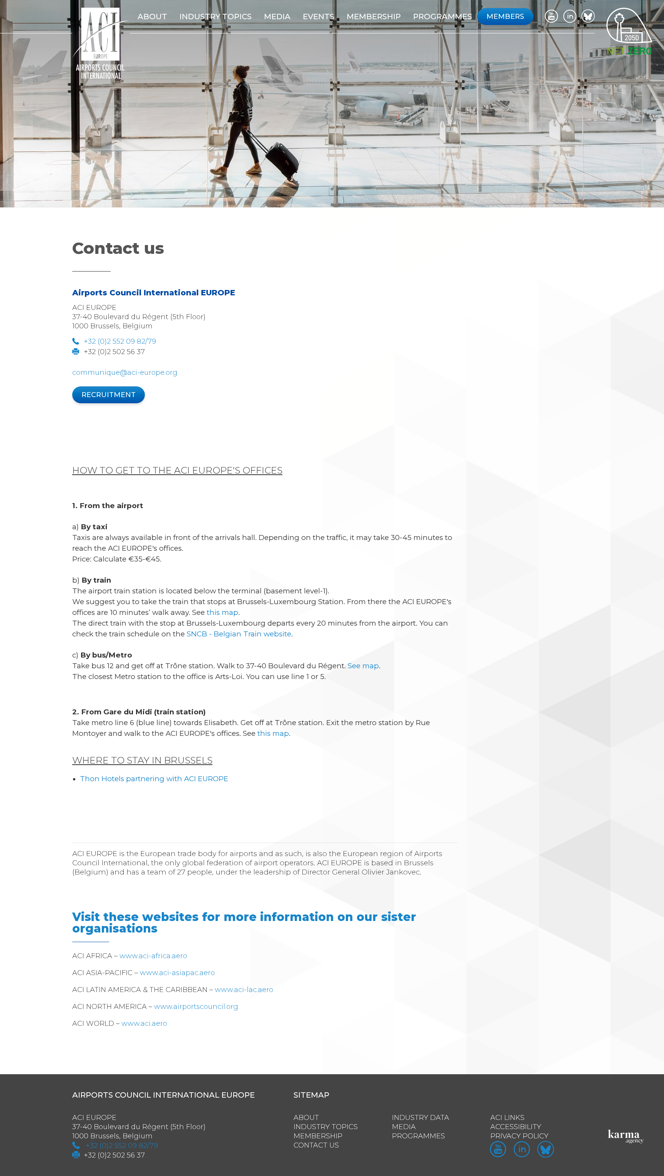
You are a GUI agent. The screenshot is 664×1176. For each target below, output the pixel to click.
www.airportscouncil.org (196, 1006)
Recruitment (108, 395)
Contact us (316, 1145)
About (152, 16)
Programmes (442, 16)
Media (277, 16)
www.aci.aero (144, 1023)
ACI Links (507, 1117)
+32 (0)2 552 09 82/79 (120, 341)
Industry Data (420, 1117)
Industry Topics (326, 1127)
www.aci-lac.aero (244, 990)
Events (318, 16)
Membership (318, 1136)
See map (363, 665)
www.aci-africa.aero (153, 956)
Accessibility (515, 1127)
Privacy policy (519, 1136)
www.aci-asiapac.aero (177, 973)
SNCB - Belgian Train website (239, 633)
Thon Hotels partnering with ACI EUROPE (154, 778)
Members (505, 16)
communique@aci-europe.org (125, 372)
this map (222, 612)
